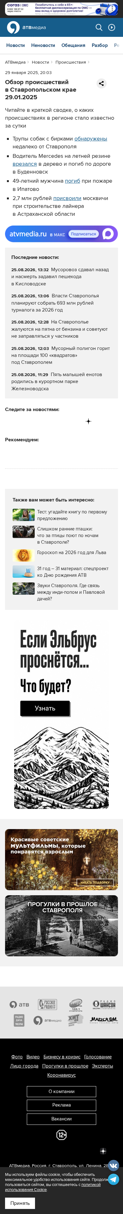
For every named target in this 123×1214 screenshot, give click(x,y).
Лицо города (24, 1066)
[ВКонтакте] (10, 421)
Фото (17, 1057)
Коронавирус (61, 1075)
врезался (25, 163)
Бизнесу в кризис (62, 1057)
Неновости (43, 45)
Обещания (73, 45)
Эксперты (102, 1066)
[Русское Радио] (47, 1004)
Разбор (100, 45)
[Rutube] (75, 421)
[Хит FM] (76, 1020)
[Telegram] (23, 421)
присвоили (67, 198)
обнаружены (90, 138)
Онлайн (111, 27)
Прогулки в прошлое (65, 1066)
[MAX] (49, 421)
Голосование (98, 1057)
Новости (15, 45)
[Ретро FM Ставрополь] (76, 1004)
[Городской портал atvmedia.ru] (47, 1020)
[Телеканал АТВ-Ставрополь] (19, 1004)
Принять (20, 1203)
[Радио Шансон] (104, 1004)
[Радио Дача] (19, 1020)
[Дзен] (88, 421)
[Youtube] (62, 421)
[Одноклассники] (36, 421)
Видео (33, 1057)
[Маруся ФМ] (104, 1020)
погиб (72, 180)
